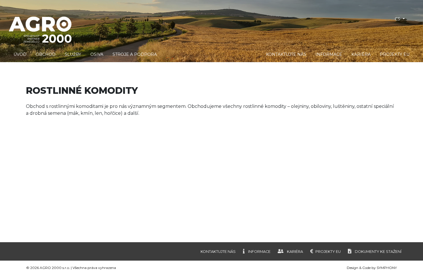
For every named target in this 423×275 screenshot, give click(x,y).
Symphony (387, 268)
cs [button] (398, 19)
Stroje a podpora (135, 54)
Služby (73, 54)
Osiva (96, 54)
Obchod (46, 54)
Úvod (20, 54)
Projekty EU (394, 54)
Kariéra (361, 54)
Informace (328, 54)
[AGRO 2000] (158, 29)
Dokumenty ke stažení (378, 251)
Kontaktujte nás (286, 54)
